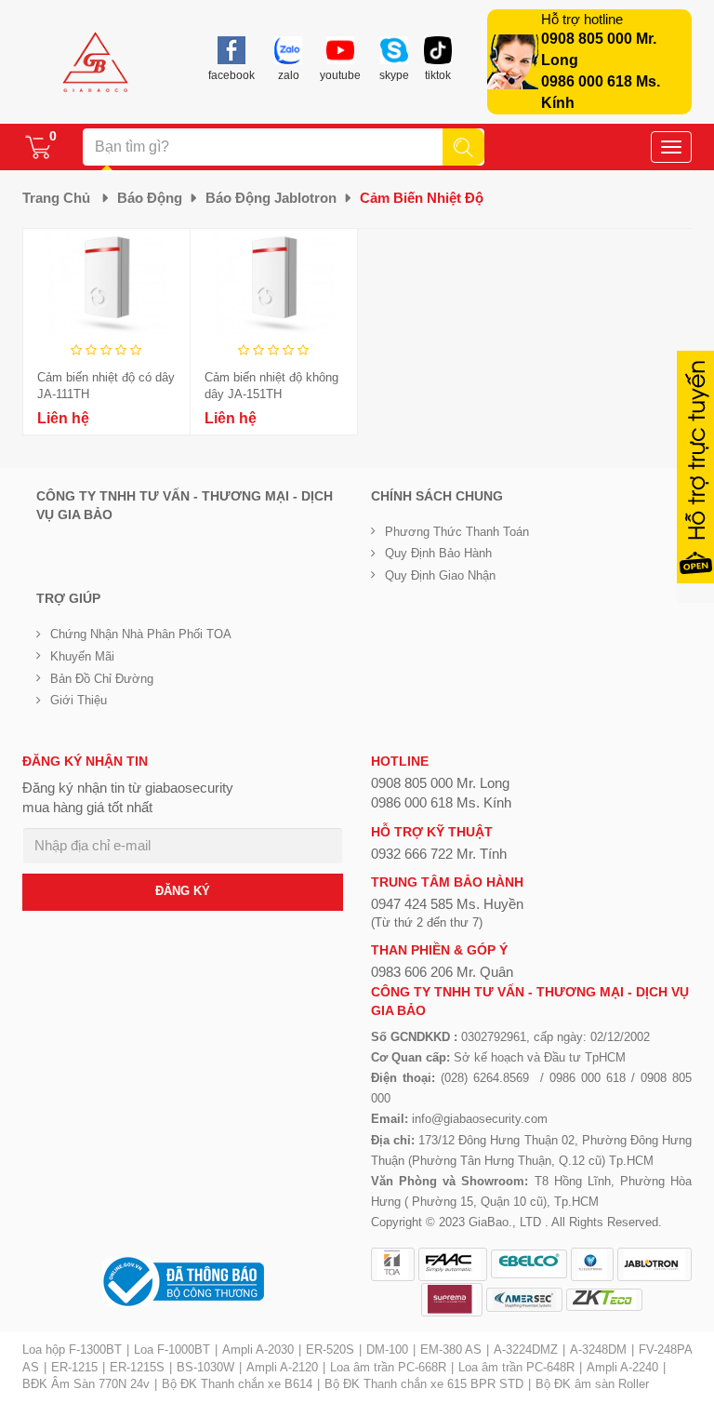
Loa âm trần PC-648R (516, 1367)
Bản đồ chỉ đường (101, 679)
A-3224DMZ (526, 1349)
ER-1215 (74, 1367)
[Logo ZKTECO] (604, 1300)
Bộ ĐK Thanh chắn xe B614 (237, 1384)
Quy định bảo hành (438, 553)
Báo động (149, 198)
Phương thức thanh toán (457, 532)
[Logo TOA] (393, 1264)
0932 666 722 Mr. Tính (439, 854)
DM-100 (387, 1349)
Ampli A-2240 (622, 1367)
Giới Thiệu (78, 700)
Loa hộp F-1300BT (72, 1349)
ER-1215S (137, 1367)
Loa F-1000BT (172, 1349)
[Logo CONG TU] (524, 1300)
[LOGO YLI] (592, 1264)
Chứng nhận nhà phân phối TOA (140, 634)
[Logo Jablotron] (654, 1264)
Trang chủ (56, 198)
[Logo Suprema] (452, 1299)
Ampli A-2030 (258, 1349)
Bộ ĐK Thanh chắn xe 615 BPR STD (423, 1384)
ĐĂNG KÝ (182, 891)
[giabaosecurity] (95, 62)
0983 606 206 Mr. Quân (442, 972)
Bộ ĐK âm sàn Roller (592, 1384)
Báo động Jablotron (271, 198)
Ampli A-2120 (282, 1367)
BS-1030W (205, 1367)
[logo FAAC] (452, 1264)
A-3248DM (598, 1349)
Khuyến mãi (82, 656)
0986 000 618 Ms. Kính (441, 802)
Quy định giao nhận (440, 575)
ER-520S (330, 1349)
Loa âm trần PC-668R (388, 1367)
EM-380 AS (451, 1349)
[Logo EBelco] (529, 1263)
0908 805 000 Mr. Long (440, 783)
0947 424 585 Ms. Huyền (447, 904)
